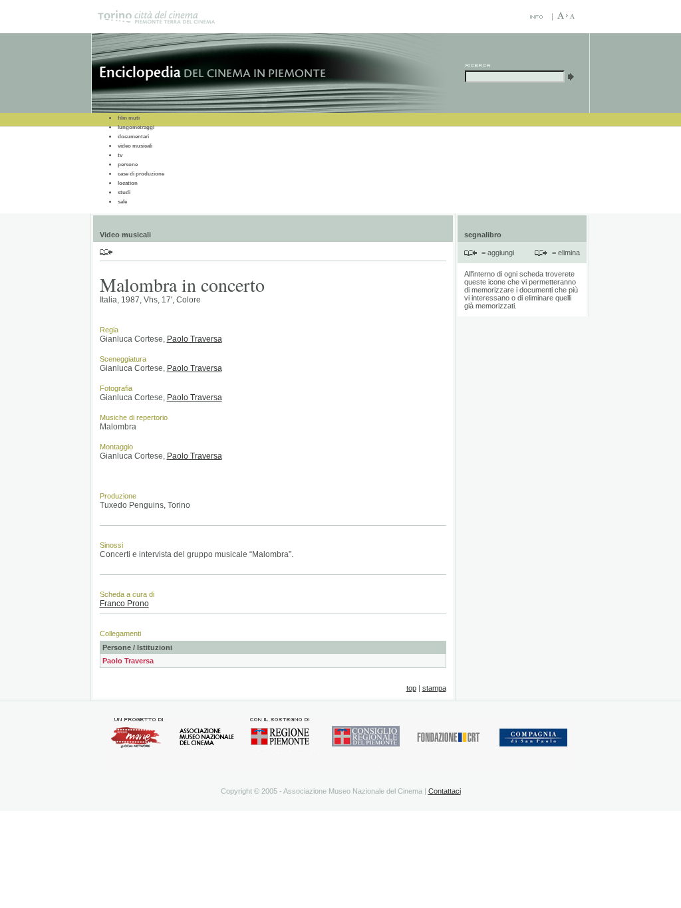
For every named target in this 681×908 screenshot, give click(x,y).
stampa (434, 688)
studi (124, 192)
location (128, 183)
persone (128, 165)
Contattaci (444, 791)
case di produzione (141, 174)
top (411, 688)
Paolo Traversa (194, 339)
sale (122, 202)
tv (120, 155)
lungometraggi (136, 127)
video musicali (135, 146)
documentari (133, 137)
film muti (129, 118)
